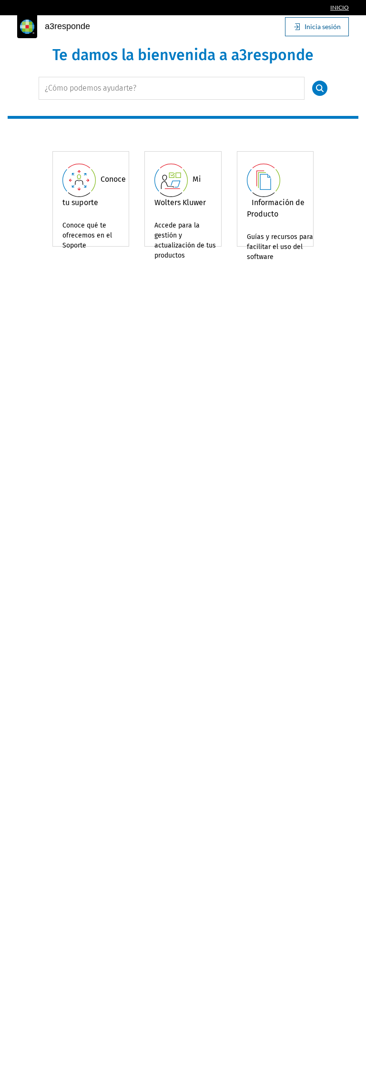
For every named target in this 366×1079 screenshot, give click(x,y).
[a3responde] (27, 26)
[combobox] (172, 88)
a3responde (67, 26)
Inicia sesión (323, 26)
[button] (319, 88)
